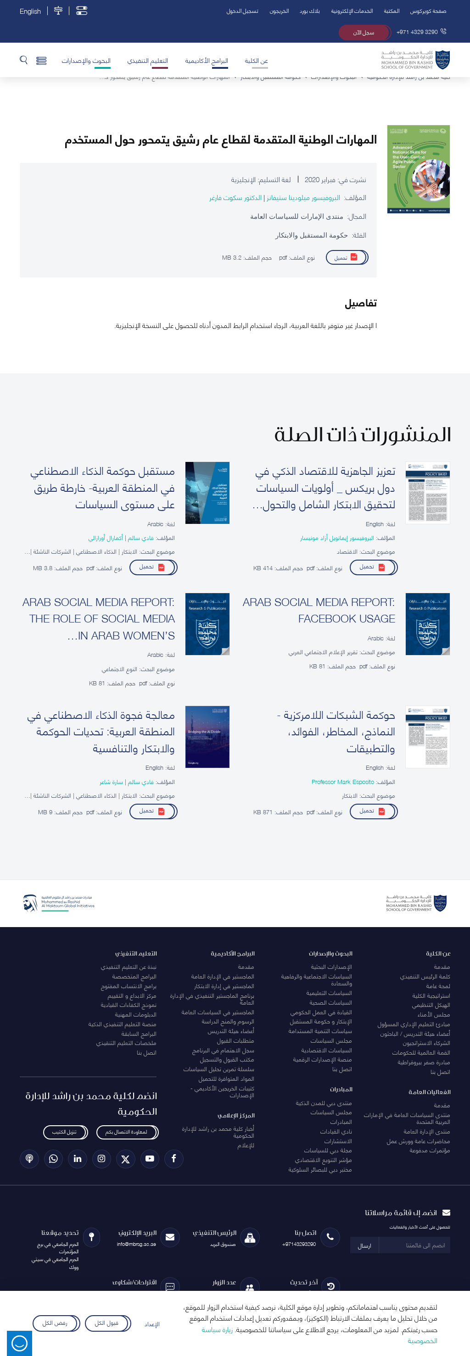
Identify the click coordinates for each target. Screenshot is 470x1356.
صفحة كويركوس (428, 10)
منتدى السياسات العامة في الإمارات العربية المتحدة (407, 1118)
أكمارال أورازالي (106, 537)
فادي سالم (140, 537)
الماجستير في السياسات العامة (218, 1011)
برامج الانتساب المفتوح (129, 985)
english (30, 10)
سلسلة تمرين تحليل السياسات (219, 1068)
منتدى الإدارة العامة (427, 1130)
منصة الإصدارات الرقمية (322, 1058)
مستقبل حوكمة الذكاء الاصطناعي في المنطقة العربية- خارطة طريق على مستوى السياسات (103, 486)
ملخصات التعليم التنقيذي (126, 1042)
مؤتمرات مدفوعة (430, 1149)
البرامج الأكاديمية (206, 60)
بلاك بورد (310, 10)
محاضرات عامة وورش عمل (418, 1140)
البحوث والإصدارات (86, 60)
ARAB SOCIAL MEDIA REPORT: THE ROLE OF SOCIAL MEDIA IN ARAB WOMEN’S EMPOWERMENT (98, 618)
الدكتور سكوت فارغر (235, 196)
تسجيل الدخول (242, 10)
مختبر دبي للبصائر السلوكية (320, 1168)
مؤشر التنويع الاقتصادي (323, 1159)
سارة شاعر (111, 781)
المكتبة (391, 10)
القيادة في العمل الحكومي (321, 1011)
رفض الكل (55, 1321)
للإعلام (246, 1144)
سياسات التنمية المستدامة (320, 1030)
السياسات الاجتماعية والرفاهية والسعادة (316, 979)
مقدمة (442, 966)
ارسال (364, 1244)
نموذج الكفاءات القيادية (129, 1004)
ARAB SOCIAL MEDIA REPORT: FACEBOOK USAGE (319, 609)
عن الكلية (256, 60)
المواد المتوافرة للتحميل (226, 1078)
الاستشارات (338, 1140)
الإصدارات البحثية (331, 966)
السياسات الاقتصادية (327, 1049)
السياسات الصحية (331, 1001)
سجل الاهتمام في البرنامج (223, 1049)
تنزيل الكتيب (64, 1131)
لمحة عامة (438, 985)
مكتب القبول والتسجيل (227, 1058)
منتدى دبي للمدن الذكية (324, 1102)
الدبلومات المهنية (136, 1013)
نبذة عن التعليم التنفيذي (129, 966)
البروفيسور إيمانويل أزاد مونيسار (337, 537)
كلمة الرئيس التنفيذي (425, 975)
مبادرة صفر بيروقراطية (424, 1061)
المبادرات (341, 1121)
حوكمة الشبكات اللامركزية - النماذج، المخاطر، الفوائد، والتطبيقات (336, 731)
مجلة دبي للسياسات (328, 1149)
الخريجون (279, 10)
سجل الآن (363, 32)
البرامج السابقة (139, 1033)
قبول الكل (106, 1321)
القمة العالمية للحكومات (421, 1051)
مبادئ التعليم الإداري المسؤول (414, 1023)
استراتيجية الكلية (431, 994)
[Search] (24, 59)
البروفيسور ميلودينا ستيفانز (302, 196)
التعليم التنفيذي (148, 60)
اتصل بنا (440, 1071)
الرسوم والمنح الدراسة (228, 1020)
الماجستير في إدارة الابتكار (224, 985)
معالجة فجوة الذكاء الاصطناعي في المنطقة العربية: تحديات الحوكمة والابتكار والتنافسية (101, 731)
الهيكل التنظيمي (431, 1004)
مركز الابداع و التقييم (132, 994)
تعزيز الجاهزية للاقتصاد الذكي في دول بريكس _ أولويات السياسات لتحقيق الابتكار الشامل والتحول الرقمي (325, 486)
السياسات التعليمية (329, 992)
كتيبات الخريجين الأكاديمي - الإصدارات (222, 1091)
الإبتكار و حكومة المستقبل (321, 1020)
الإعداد (152, 1323)
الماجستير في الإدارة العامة (222, 975)
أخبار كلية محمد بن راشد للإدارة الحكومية (218, 1131)
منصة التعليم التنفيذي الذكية (123, 1023)
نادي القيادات (336, 1130)
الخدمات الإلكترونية (352, 10)
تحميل (341, 257)
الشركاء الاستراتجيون (426, 1042)
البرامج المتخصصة (134, 975)
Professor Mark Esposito (343, 781)
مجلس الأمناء (434, 1013)
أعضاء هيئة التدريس (231, 1030)
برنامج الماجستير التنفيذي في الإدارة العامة (212, 998)
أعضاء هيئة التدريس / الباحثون (415, 1033)
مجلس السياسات (331, 1039)
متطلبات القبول (235, 1039)
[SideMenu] (41, 59)
